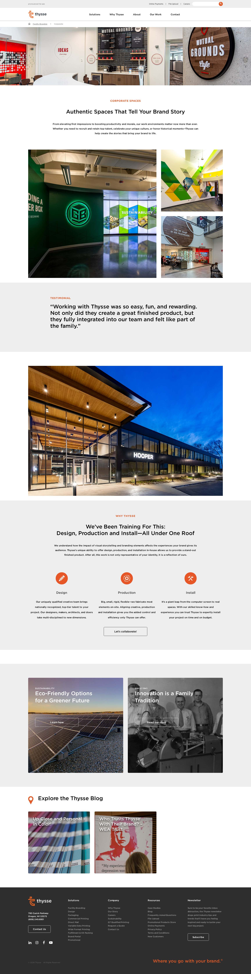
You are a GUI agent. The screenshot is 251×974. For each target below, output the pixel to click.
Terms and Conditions (158, 933)
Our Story (113, 911)
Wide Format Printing (79, 929)
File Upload (173, 4)
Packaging (73, 915)
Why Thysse (114, 908)
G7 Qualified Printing (118, 922)
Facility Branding (40, 24)
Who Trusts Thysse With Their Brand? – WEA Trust (120, 824)
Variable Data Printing (79, 926)
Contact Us (39, 929)
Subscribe (198, 937)
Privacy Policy (155, 929)
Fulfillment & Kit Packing (80, 933)
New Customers (156, 936)
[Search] (221, 4)
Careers (186, 4)
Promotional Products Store (162, 922)
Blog (150, 911)
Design (71, 911)
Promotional (74, 940)
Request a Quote (116, 926)
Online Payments (156, 4)
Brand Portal (74, 936)
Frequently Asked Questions (162, 915)
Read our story (156, 722)
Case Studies (154, 908)
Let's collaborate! (125, 631)
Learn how (57, 722)
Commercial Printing (78, 918)
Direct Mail (73, 922)
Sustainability (115, 918)
